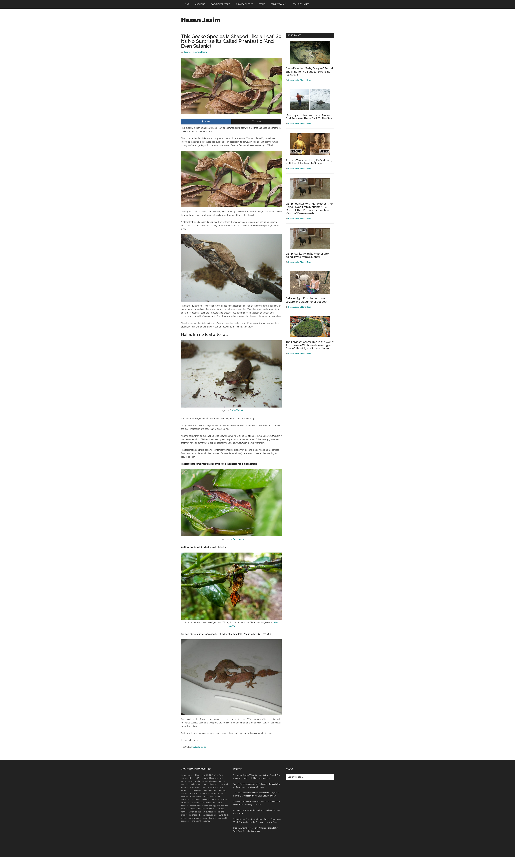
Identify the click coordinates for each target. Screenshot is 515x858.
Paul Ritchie (237, 410)
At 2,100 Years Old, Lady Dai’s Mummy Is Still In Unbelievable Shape (309, 162)
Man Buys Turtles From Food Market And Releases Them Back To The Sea (309, 117)
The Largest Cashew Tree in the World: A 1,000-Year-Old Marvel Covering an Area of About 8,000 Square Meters (310, 345)
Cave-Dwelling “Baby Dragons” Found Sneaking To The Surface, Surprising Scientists (309, 72)
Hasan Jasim (200, 20)
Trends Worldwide (198, 747)
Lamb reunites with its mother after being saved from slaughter (308, 255)
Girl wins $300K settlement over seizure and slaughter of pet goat (306, 300)
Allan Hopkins (237, 539)
